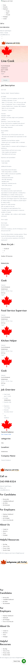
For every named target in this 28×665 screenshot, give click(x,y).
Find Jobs (5, 7)
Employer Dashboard (8, 514)
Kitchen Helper (9, 340)
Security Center (6, 550)
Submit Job (5, 516)
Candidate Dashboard (8, 501)
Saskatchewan (4, 68)
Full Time (3, 72)
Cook (4, 280)
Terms (4, 533)
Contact (5, 19)
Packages (5, 17)
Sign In (7, 13)
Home (4, 5)
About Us (5, 531)
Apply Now (6, 76)
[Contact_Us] (24, 661)
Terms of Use (6, 546)
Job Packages (6, 518)
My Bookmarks (6, 505)
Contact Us (5, 529)
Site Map (5, 544)
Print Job (5, 80)
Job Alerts (5, 503)
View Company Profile (6, 434)
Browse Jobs (6, 499)
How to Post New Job (8, 520)
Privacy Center (6, 548)
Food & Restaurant (5, 66)
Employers (5, 9)
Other (2, 443)
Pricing (7, 11)
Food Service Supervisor (14, 310)
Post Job (8, 15)
